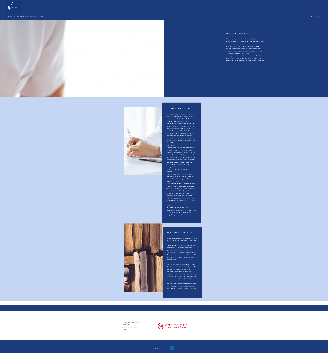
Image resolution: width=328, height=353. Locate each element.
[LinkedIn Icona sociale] (172, 348)
